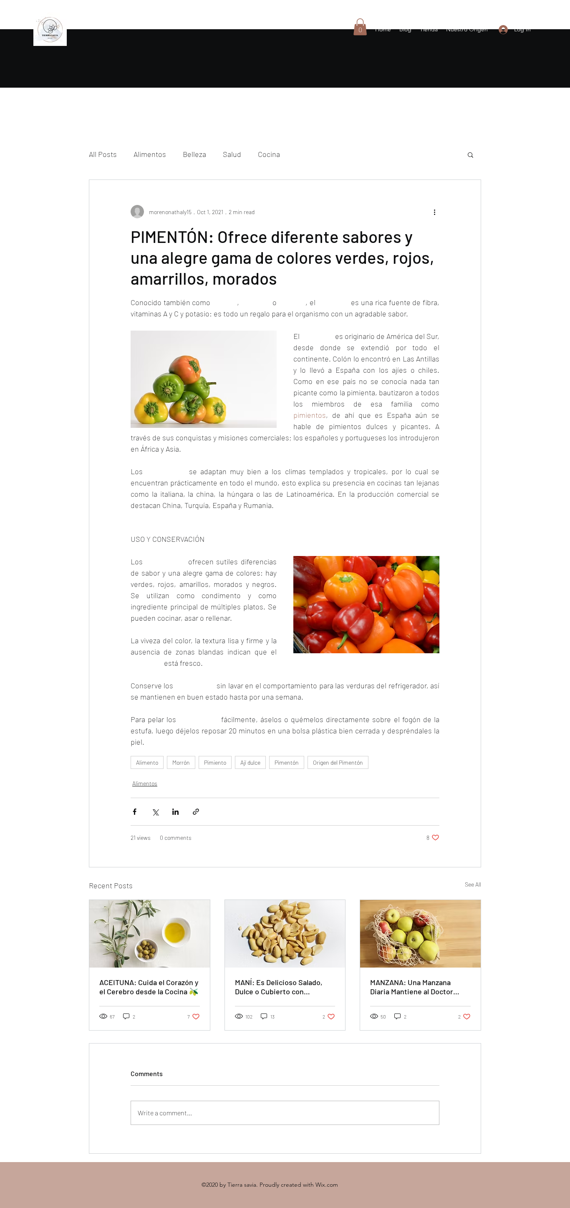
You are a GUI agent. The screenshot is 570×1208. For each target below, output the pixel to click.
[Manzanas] (420, 934)
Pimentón (287, 762)
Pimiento (215, 762)
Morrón (181, 762)
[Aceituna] (149, 934)
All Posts (103, 154)
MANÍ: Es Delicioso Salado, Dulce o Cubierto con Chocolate (279, 987)
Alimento (147, 762)
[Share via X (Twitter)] (155, 812)
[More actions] (434, 212)
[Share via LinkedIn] (175, 812)
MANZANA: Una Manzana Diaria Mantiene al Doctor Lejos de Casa (411, 987)
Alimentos (150, 154)
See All (473, 884)
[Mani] (285, 934)
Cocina (269, 154)
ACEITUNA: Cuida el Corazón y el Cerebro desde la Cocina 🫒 (149, 987)
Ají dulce (250, 762)
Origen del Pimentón (338, 762)
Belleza (194, 154)
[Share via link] (196, 812)
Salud (232, 154)
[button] (360, 26)
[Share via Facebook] (135, 812)
